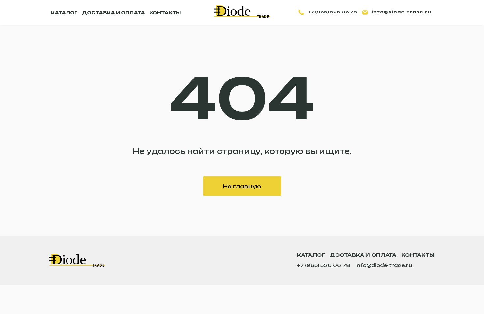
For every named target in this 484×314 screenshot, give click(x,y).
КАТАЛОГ (64, 12)
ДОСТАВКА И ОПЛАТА (113, 12)
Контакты (418, 255)
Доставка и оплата (363, 255)
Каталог (311, 255)
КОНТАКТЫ (165, 12)
